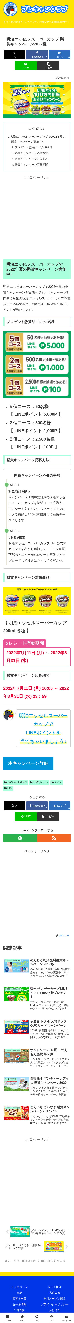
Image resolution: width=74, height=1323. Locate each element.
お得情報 (54, 1310)
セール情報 (19, 1304)
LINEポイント (40, 782)
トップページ (19, 1287)
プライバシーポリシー (54, 1304)
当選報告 (19, 1310)
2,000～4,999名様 (17, 782)
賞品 (19, 1292)
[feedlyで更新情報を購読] (20, 838)
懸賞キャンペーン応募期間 (31, 164)
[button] (48, 65)
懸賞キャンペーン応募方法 (31, 153)
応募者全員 (19, 1298)
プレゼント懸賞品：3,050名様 (33, 147)
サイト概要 (55, 1287)
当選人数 (54, 1292)
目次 (32, 128)
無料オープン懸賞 (55, 1298)
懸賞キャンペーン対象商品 (31, 158)
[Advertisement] (37, 218)
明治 (9, 788)
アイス (58, 782)
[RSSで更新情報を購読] (54, 838)
